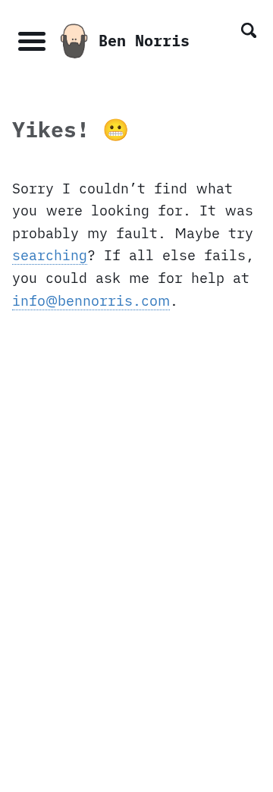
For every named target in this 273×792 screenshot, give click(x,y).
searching (49, 255)
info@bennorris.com (91, 300)
